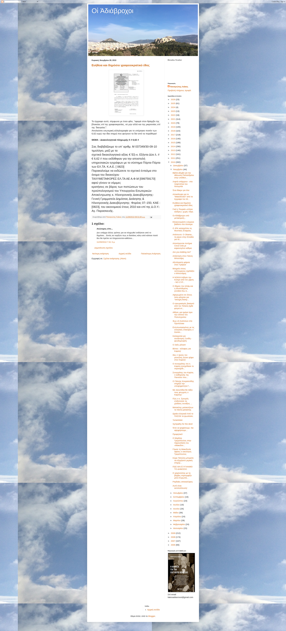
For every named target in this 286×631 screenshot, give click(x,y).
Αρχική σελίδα (125, 254)
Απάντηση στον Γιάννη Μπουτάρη (183, 257)
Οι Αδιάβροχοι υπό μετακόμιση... (181, 216)
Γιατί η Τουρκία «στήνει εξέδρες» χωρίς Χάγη (183, 210)
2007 (173, 541)
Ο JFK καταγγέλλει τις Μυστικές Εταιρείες (182, 229)
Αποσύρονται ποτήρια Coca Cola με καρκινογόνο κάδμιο (182, 245)
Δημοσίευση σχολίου (103, 248)
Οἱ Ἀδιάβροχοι (112, 11)
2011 (173, 158)
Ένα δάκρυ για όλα (181, 190)
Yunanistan (178, 420)
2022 (173, 115)
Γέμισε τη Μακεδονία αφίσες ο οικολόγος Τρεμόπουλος (182, 451)
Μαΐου (176, 513)
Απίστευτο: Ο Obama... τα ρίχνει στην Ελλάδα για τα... (183, 236)
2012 (173, 154)
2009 (173, 533)
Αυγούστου (178, 501)
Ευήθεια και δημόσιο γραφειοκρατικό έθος (121, 65)
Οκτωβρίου (178, 493)
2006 (173, 545)
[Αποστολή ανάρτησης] (150, 217)
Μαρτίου (177, 520)
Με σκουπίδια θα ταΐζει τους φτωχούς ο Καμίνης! (183, 392)
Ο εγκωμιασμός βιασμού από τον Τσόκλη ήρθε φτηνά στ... (183, 305)
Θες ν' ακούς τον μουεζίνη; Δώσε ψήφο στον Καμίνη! (183, 357)
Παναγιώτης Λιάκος (179, 87)
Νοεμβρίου (178, 169)
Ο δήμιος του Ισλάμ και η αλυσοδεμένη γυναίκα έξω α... (183, 288)
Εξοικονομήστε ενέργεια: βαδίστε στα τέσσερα (183, 223)
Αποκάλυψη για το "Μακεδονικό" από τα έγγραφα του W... (183, 196)
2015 (173, 142)
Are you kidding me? (182, 252)
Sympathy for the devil (182, 424)
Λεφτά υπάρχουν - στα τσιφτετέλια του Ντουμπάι (182, 184)
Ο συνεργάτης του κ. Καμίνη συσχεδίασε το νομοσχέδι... (183, 366)
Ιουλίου (176, 505)
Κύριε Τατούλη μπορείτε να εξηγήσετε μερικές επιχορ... (183, 460)
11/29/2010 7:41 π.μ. (106, 242)
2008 (173, 537)
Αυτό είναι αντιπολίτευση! (180, 487)
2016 (173, 139)
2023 (173, 111)
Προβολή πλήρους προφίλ (179, 90)
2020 (173, 123)
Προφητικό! (178, 434)
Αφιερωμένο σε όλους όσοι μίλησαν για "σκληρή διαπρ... (182, 297)
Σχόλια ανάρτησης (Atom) (114, 258)
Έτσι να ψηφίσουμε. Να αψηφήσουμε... (183, 429)
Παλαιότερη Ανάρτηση (150, 254)
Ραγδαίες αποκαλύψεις (183, 482)
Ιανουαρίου (178, 528)
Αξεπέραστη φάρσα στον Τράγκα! (181, 263)
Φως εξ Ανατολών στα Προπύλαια (182, 322)
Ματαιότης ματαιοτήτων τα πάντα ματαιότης (183, 408)
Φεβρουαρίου (179, 524)
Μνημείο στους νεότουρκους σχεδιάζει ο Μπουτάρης (183, 271)
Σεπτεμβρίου (179, 497)
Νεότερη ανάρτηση (100, 254)
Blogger (151, 616)
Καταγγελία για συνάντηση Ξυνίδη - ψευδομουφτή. (182, 338)
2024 (173, 107)
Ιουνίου (176, 509)
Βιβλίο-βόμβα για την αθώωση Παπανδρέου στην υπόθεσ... (183, 175)
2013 (173, 150)
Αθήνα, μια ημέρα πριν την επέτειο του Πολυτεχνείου (182, 314)
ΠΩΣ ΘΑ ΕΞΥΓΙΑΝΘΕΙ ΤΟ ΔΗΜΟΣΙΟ (183, 468)
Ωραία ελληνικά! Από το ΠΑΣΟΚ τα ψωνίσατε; (183, 415)
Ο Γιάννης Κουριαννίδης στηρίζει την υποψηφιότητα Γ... (183, 383)
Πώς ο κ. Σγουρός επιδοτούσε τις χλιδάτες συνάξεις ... (182, 401)
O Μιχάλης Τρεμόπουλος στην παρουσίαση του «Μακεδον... (182, 442)
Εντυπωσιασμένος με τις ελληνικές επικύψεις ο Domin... (183, 329)
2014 (173, 146)
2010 (173, 162)
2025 (173, 103)
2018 (173, 131)
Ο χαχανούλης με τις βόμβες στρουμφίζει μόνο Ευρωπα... (182, 475)
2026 (173, 99)
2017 (173, 135)
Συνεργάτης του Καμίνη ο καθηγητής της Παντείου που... (183, 374)
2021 (173, 119)
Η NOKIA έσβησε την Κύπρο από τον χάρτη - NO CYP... (183, 279)
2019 (173, 127)
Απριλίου (177, 516)
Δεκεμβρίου (178, 165)
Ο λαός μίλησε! (179, 345)
